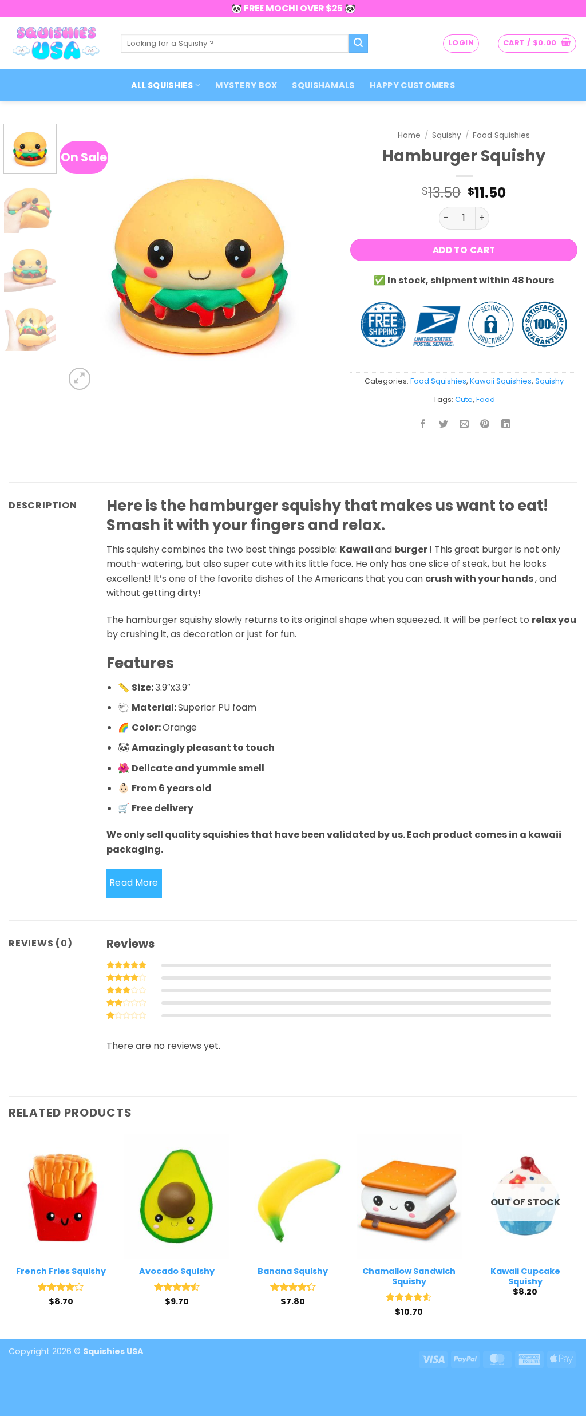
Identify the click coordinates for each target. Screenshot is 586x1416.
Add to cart (464, 250)
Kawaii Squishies (501, 381)
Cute (464, 399)
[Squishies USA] (56, 43)
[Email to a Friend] (464, 425)
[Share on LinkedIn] (505, 425)
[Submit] (358, 43)
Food (485, 399)
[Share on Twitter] (443, 425)
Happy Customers (412, 85)
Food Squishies (501, 135)
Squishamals (323, 85)
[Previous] (84, 258)
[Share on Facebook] (423, 425)
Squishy (446, 135)
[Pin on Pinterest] (485, 425)
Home (409, 135)
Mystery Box (246, 85)
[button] (461, 43)
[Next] (313, 258)
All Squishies (162, 85)
